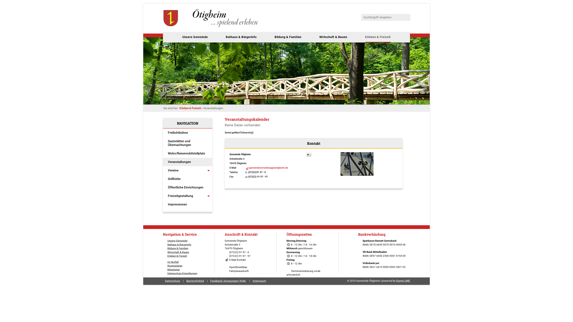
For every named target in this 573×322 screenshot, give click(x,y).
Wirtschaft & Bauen (333, 37)
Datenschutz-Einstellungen (182, 273)
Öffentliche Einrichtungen (186, 187)
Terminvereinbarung (302, 271)
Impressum (259, 280)
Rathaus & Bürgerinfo (241, 37)
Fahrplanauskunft (239, 271)
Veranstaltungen (179, 162)
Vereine (173, 170)
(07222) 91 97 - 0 (239, 252)
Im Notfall (173, 262)
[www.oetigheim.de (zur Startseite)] (211, 27)
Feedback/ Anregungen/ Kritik (228, 280)
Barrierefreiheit (195, 280)
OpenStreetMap (238, 267)
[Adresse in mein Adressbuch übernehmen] (308, 156)
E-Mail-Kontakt (237, 259)
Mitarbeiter (173, 269)
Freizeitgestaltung (180, 196)
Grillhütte (174, 179)
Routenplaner (175, 265)
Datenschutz (172, 280)
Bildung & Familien (288, 37)
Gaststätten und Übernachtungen (180, 143)
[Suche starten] (406, 17)
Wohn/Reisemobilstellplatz (186, 153)
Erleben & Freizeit (378, 37)
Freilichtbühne (178, 132)
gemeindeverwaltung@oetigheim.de (268, 167)
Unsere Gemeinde (195, 37)
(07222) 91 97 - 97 (240, 255)
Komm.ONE (403, 280)
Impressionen (177, 204)
